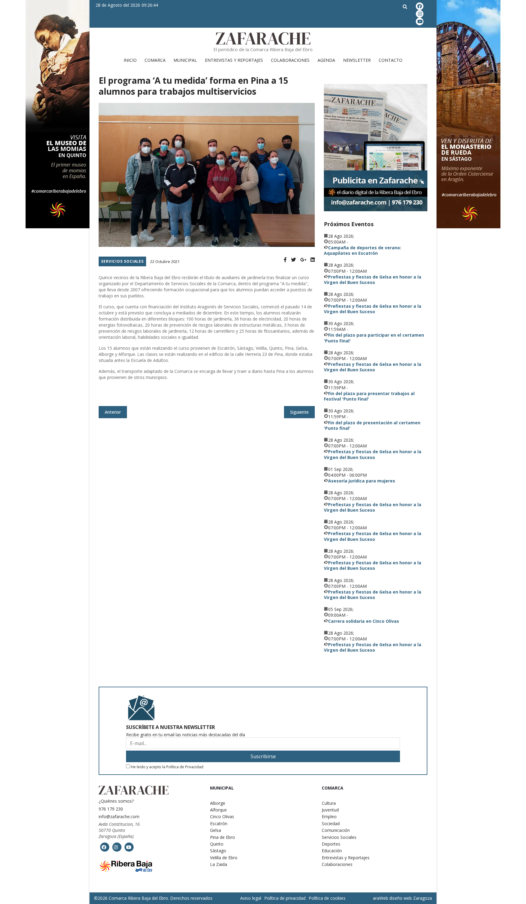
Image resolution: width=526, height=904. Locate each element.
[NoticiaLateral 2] (375, 147)
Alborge (217, 803)
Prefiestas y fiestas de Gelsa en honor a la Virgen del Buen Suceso (372, 279)
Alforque (218, 810)
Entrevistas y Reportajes (234, 60)
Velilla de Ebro (223, 857)
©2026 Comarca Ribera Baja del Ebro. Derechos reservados (153, 898)
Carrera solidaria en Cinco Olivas (363, 621)
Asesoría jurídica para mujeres (361, 481)
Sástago (218, 850)
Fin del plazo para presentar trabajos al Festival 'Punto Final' (369, 396)
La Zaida (218, 864)
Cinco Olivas (222, 816)
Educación (332, 850)
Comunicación (336, 830)
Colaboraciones (290, 60)
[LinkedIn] (312, 260)
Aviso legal (250, 898)
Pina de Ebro (222, 837)
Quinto (216, 844)
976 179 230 (111, 809)
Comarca (155, 60)
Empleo (329, 816)
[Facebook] (285, 260)
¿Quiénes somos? (116, 801)
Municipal (185, 60)
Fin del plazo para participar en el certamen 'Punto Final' (374, 337)
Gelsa (215, 830)
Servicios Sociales (122, 261)
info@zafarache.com (119, 816)
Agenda (326, 60)
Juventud (330, 810)
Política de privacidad (285, 898)
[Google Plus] (303, 260)
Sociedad (331, 823)
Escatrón (218, 823)
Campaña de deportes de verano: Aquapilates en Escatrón (362, 250)
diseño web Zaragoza (410, 898)
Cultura (329, 803)
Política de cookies (327, 898)
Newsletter (357, 60)
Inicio (130, 60)
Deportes (331, 844)
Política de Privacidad (184, 766)
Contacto (390, 60)
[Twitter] (293, 260)
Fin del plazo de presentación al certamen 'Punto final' (372, 425)
